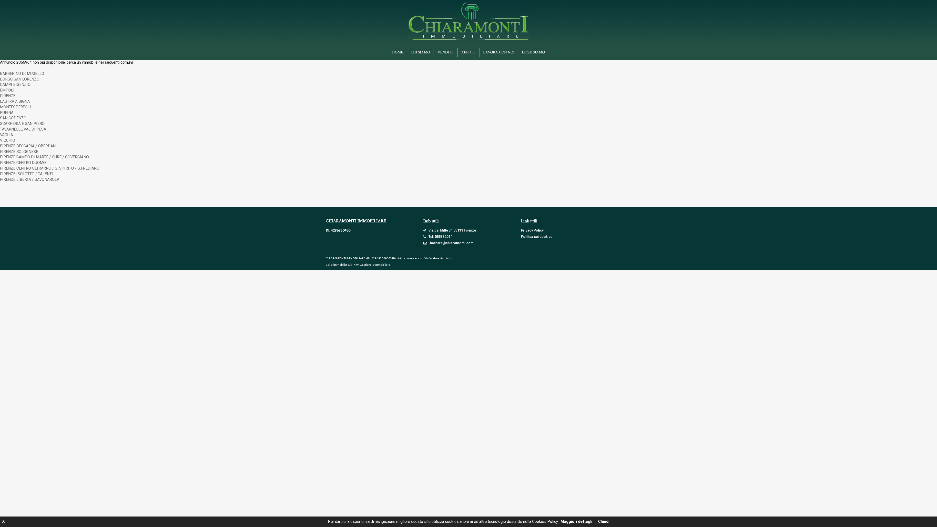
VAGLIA (6, 134)
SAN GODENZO (13, 118)
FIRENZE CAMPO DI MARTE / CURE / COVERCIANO (44, 157)
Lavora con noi (498, 52)
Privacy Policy (532, 230)
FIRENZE (7, 95)
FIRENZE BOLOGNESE (19, 151)
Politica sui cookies (536, 237)
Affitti (468, 52)
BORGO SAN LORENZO (19, 79)
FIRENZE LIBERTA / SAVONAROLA (29, 179)
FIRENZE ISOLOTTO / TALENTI (26, 174)
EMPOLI (7, 90)
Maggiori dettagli (576, 521)
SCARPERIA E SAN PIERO (22, 123)
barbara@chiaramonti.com (452, 243)
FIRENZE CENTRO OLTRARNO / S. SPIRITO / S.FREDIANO (49, 168)
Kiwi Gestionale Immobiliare (372, 264)
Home (397, 52)
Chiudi (603, 521)
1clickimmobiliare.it (339, 264)
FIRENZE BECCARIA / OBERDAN (28, 146)
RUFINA (6, 112)
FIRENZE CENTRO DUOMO (23, 162)
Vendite (446, 52)
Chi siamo (420, 52)
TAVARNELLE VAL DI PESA (23, 129)
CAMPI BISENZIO (15, 84)
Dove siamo (533, 52)
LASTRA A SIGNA (15, 101)
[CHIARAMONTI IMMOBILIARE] (468, 20)
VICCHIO (7, 140)
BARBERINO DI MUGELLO (22, 73)
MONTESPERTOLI (15, 107)
